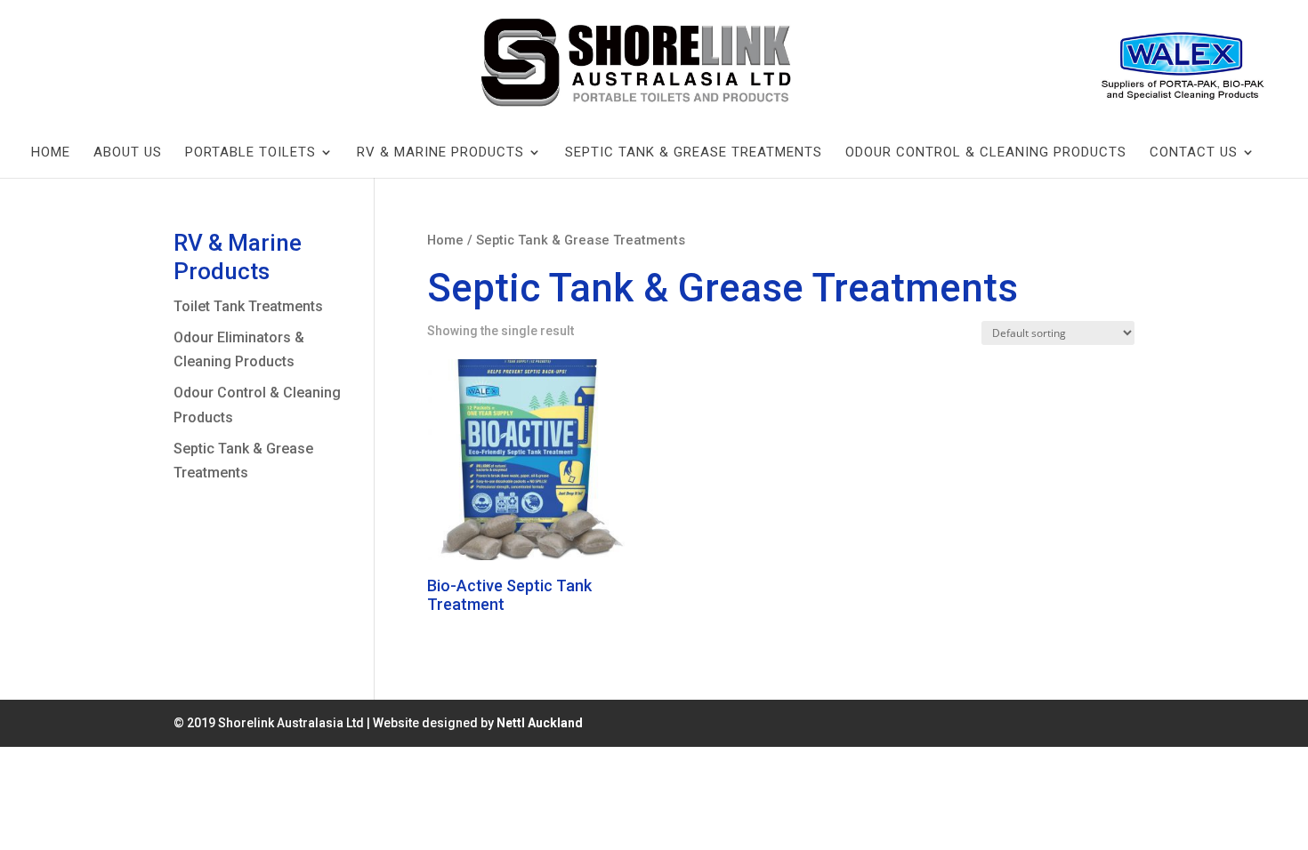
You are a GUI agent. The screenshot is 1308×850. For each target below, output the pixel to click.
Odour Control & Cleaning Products (985, 152)
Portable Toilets (250, 152)
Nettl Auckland (540, 723)
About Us (127, 152)
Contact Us (1194, 152)
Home (50, 152)
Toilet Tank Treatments (248, 306)
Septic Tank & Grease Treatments (693, 152)
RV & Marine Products (440, 152)
